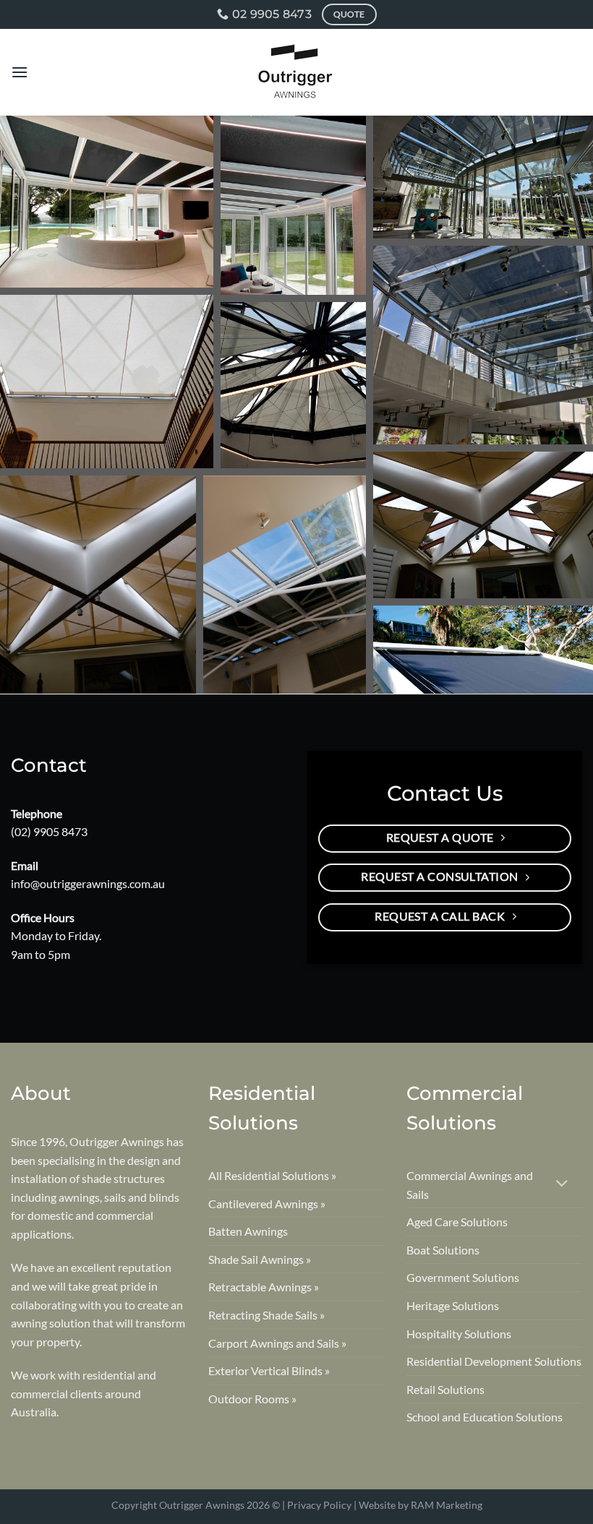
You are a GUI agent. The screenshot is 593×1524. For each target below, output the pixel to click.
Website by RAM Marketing (420, 1505)
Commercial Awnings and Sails (469, 1184)
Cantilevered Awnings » (266, 1203)
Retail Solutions (445, 1389)
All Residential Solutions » (272, 1175)
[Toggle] (562, 1185)
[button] (106, 202)
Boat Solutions (442, 1250)
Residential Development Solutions (493, 1361)
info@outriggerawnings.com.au (88, 883)
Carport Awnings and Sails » (277, 1343)
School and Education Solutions (484, 1417)
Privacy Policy (319, 1505)
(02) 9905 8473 (49, 831)
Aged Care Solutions (457, 1221)
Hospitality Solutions (458, 1333)
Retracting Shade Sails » (266, 1315)
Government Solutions (462, 1277)
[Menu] (19, 72)
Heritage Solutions (452, 1305)
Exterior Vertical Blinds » (269, 1370)
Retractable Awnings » (263, 1286)
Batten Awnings (248, 1231)
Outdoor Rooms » (252, 1398)
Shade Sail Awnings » (259, 1259)
